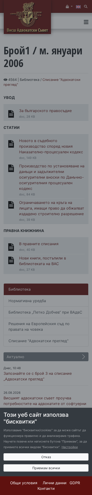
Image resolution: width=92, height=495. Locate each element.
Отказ (46, 457)
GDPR (75, 482)
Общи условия (23, 482)
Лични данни (55, 482)
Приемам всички (46, 468)
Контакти (46, 488)
